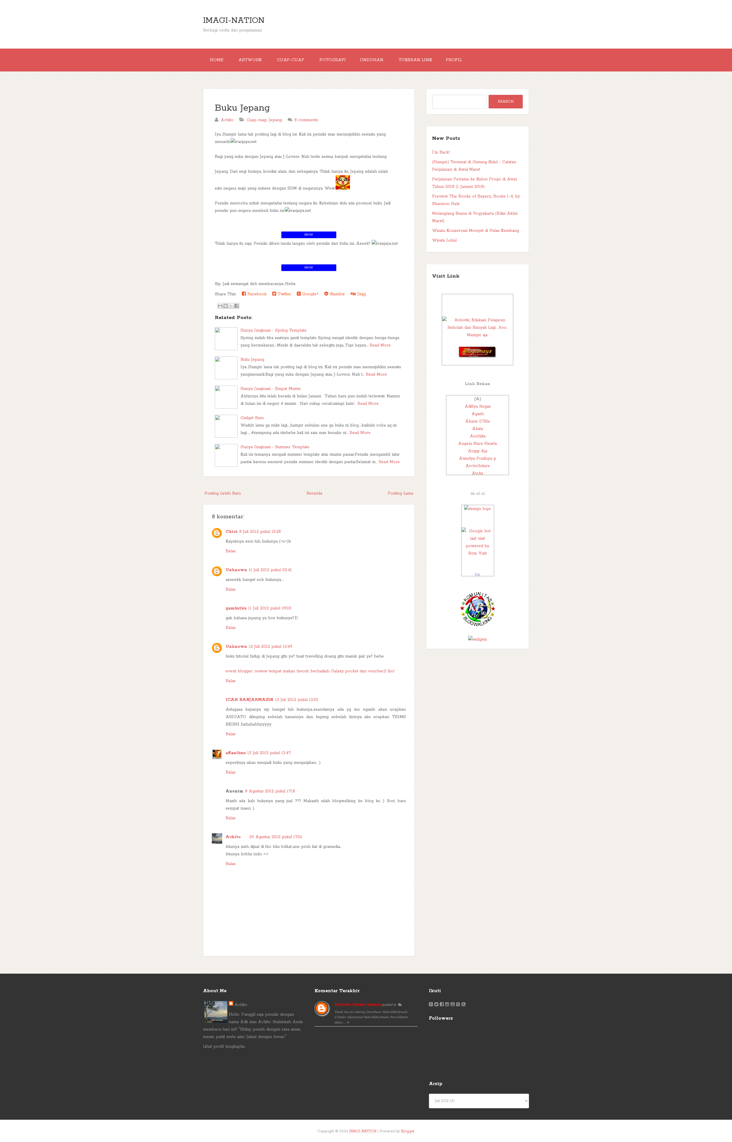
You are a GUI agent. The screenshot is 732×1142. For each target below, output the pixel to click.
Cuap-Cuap (290, 60)
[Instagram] (447, 1004)
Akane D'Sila (477, 421)
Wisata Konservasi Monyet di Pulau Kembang (475, 230)
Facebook (256, 294)
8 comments (306, 120)
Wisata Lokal (444, 240)
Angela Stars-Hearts (477, 443)
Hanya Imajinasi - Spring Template (273, 330)
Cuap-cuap (256, 120)
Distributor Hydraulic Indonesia (358, 1004)
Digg (361, 294)
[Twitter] (436, 1004)
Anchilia (478, 436)
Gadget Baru (252, 417)
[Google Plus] (431, 1004)
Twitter (283, 294)
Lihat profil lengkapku (224, 1046)
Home (216, 60)
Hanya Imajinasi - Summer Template (274, 447)
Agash (478, 413)
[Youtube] (453, 1004)
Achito (233, 837)
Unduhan (371, 60)
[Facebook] (442, 1004)
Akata (477, 428)
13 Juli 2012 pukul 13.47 (269, 753)
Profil (454, 60)
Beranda (314, 493)
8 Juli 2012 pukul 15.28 (260, 531)
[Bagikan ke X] (231, 306)
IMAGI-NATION (233, 20)
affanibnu (236, 753)
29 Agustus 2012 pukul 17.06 (275, 837)
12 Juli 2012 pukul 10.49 (270, 646)
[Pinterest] (458, 1004)
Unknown (236, 570)
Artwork (250, 60)
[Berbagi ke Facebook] (236, 306)
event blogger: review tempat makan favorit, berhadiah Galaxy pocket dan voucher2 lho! (310, 671)
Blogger (408, 1131)
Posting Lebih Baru (222, 493)
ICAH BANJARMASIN (249, 699)
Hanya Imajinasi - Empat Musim (270, 388)
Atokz (477, 473)
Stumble (336, 294)
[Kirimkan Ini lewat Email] (220, 306)
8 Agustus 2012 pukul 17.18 (270, 791)
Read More (380, 345)
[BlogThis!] (225, 306)
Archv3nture (478, 466)
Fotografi (332, 60)
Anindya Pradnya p (477, 458)
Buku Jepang (242, 108)
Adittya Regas (478, 406)
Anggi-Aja (477, 451)
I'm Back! (441, 152)
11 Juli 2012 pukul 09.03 (269, 608)
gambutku (236, 608)
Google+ (310, 294)
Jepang (275, 120)
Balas (231, 551)
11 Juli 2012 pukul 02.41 (270, 570)
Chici (232, 531)
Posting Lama (400, 493)
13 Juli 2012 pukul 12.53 (296, 699)
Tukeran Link (415, 60)
